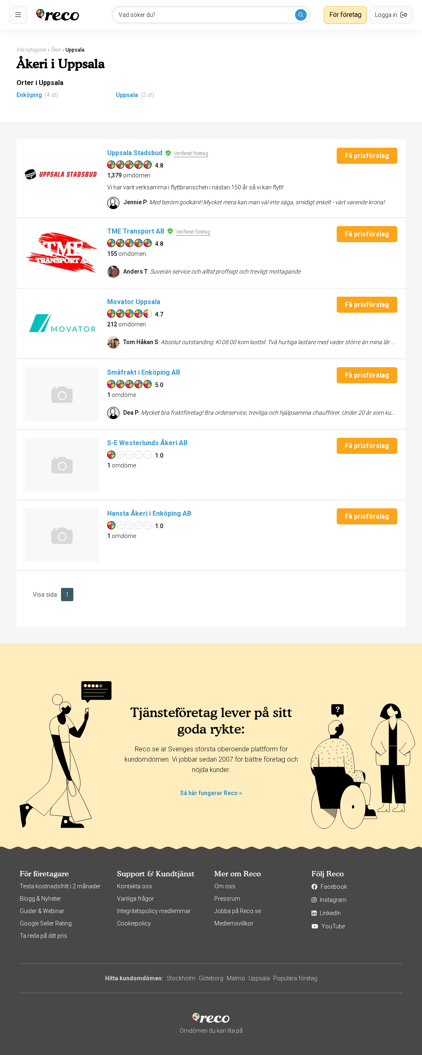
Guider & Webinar (42, 911)
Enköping (29, 95)
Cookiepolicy (134, 923)
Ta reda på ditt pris (43, 935)
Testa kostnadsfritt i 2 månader (60, 886)
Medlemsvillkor (233, 923)
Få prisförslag (367, 156)
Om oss (224, 886)
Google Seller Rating (46, 923)
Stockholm (180, 978)
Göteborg (211, 978)
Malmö (236, 978)
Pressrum (227, 898)
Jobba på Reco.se (237, 911)
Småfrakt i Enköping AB (143, 372)
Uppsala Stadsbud (134, 153)
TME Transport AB (135, 231)
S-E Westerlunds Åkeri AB (147, 443)
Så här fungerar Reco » (211, 793)
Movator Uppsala (133, 302)
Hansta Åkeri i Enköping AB (149, 513)
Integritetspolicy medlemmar (154, 911)
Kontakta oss (134, 886)
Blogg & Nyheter (40, 898)
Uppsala (127, 95)
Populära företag (295, 978)
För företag (345, 15)
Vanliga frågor (135, 898)
